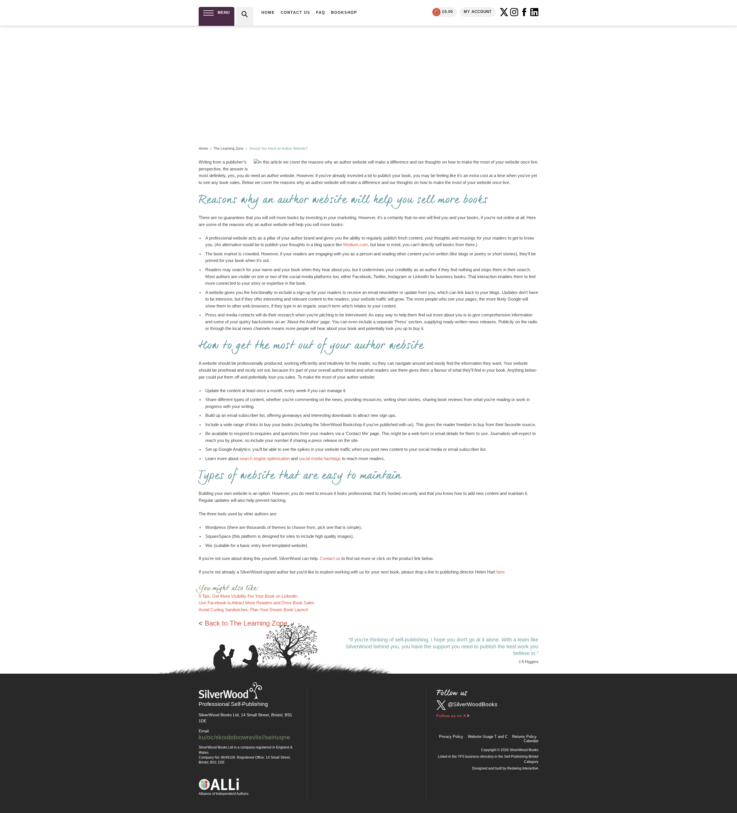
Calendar (531, 741)
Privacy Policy (451, 736)
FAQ (320, 12)
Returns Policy (524, 736)
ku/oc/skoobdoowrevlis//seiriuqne (244, 737)
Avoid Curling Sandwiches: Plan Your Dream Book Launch (253, 609)
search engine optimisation (265, 458)
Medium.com (355, 244)
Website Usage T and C (488, 736)
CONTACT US (295, 12)
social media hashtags (320, 458)
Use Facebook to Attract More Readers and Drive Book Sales (256, 603)
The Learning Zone (229, 148)
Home (203, 148)
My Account (478, 12)
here (500, 572)
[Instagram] (514, 12)
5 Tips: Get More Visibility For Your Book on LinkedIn (248, 596)
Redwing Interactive (522, 768)
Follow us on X (451, 715)
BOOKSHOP (344, 12)
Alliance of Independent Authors (223, 793)
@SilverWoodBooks (472, 704)
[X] (504, 12)
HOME (268, 12)
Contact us (330, 558)
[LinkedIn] (534, 12)
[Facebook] (524, 12)
